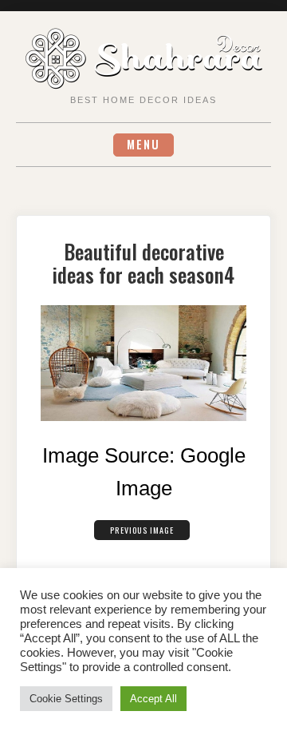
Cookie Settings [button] (66, 699)
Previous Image (142, 530)
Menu (143, 144)
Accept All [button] (153, 699)
